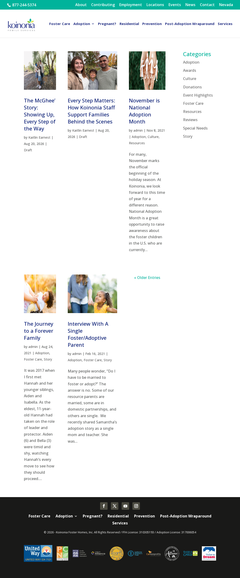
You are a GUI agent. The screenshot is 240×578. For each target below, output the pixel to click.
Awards (189, 70)
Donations (192, 87)
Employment (130, 5)
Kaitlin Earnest (39, 137)
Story (48, 359)
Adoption (81, 24)
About (81, 5)
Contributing (103, 5)
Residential (129, 24)
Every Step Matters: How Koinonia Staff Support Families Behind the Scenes (91, 111)
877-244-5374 (23, 4)
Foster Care (59, 24)
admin (138, 130)
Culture (153, 136)
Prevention (152, 24)
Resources (137, 143)
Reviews (190, 119)
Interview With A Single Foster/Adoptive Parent (88, 334)
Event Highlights (198, 95)
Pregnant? (107, 24)
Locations (155, 5)
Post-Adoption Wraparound (189, 24)
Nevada (226, 5)
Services (225, 24)
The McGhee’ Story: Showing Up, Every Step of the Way (40, 114)
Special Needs (195, 128)
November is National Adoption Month (144, 111)
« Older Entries (147, 277)
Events (175, 5)
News (190, 5)
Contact (207, 5)
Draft (28, 150)
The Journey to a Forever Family (38, 330)
